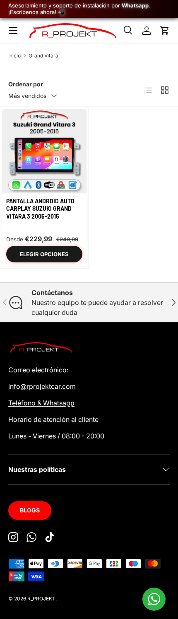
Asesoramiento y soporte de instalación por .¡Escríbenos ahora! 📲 (79, 8)
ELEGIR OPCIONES (44, 254)
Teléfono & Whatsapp (41, 403)
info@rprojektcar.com (42, 386)
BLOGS (30, 510)
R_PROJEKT (41, 598)
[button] (165, 30)
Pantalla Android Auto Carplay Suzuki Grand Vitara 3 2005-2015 (40, 208)
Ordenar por (25, 84)
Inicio (14, 55)
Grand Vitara (43, 55)
